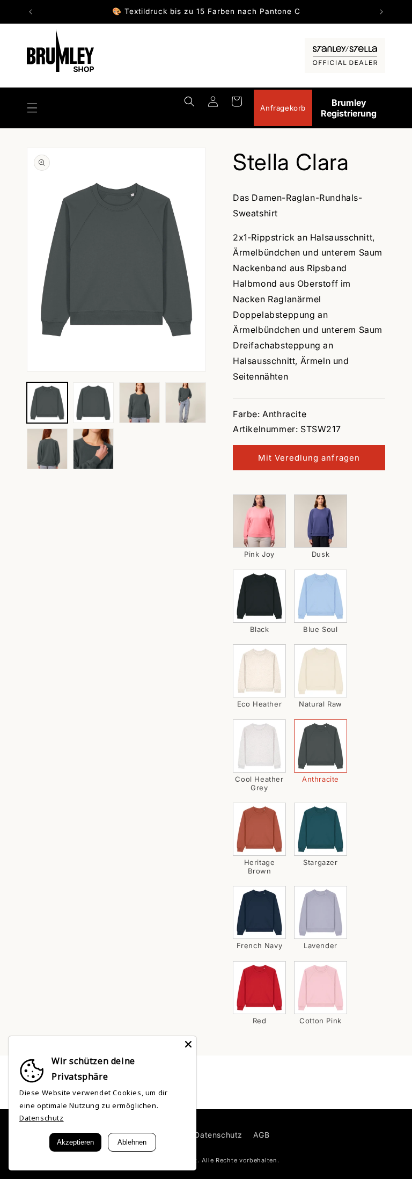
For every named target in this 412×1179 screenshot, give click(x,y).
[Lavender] (320, 912)
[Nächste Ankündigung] (381, 12)
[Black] (259, 596)
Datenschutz (218, 1134)
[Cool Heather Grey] (259, 746)
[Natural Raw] (320, 670)
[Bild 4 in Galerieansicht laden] (185, 402)
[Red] (259, 987)
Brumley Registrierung (349, 108)
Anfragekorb (283, 108)
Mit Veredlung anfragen (309, 458)
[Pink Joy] (259, 521)
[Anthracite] (320, 746)
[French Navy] (259, 912)
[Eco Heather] (259, 670)
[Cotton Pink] (320, 987)
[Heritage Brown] (259, 829)
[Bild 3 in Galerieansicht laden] (139, 402)
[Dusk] (320, 521)
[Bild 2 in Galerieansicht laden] (93, 402)
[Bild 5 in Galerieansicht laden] (47, 448)
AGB (261, 1134)
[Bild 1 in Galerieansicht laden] (47, 402)
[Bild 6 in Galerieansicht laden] (93, 448)
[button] (32, 108)
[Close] (188, 1044)
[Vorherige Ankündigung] (30, 12)
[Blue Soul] (320, 596)
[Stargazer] (320, 829)
